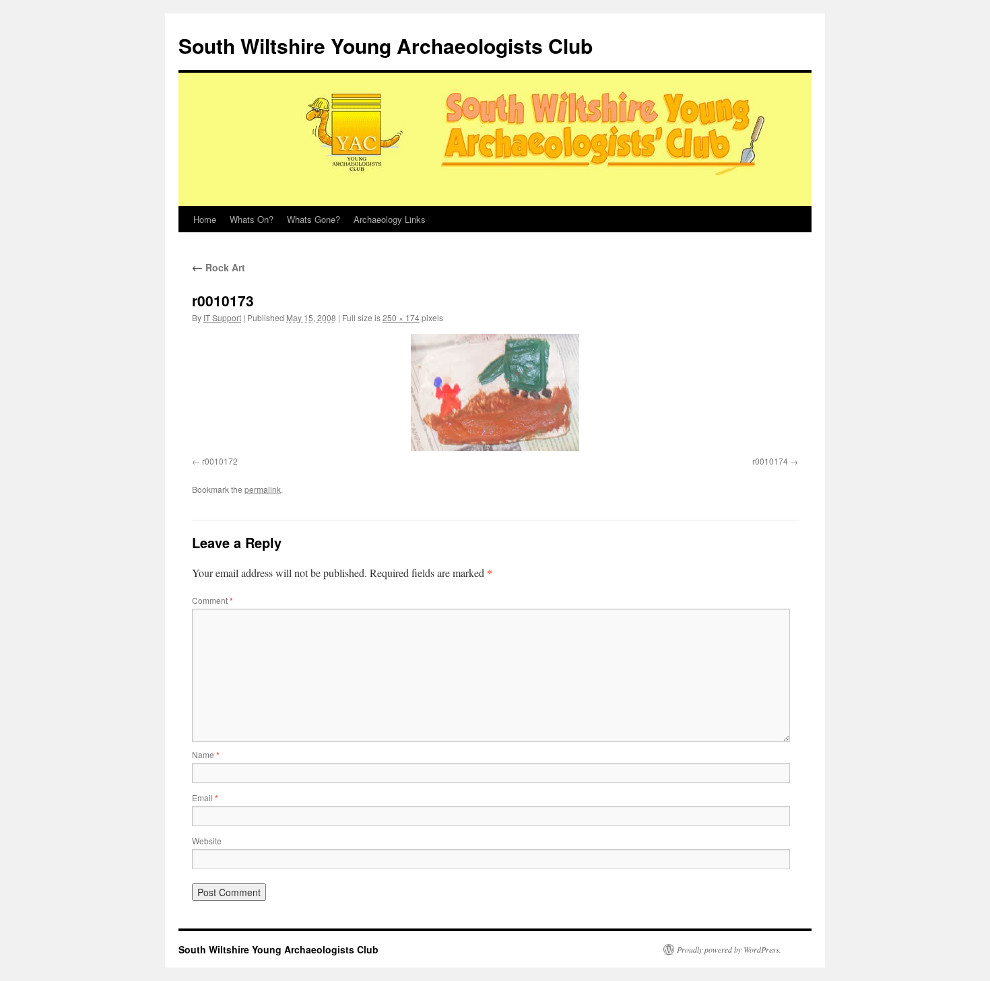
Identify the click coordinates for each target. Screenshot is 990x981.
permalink (262, 489)
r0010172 (220, 461)
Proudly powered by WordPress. (729, 949)
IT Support (222, 317)
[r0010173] (495, 392)
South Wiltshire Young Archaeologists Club (385, 45)
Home (204, 219)
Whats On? (251, 219)
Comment (212, 600)
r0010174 (770, 461)
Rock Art (218, 267)
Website (207, 840)
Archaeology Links (390, 219)
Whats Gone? (313, 219)
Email (205, 797)
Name (206, 754)
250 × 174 (401, 317)
